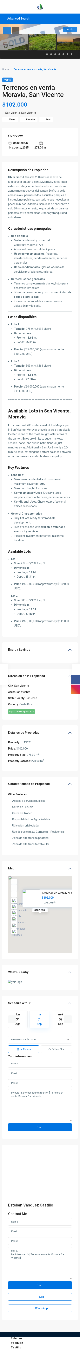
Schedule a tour (19, 1003)
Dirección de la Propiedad (26, 676)
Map (11, 868)
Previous (12, 1019)
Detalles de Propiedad (23, 732)
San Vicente (12, 112)
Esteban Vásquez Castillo (30, 1205)
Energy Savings (19, 649)
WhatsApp (41, 1308)
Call (41, 1296)
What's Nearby (18, 972)
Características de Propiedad (29, 784)
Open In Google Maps (21, 711)
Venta (7, 79)
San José (31, 698)
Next (68, 1019)
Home (5, 69)
